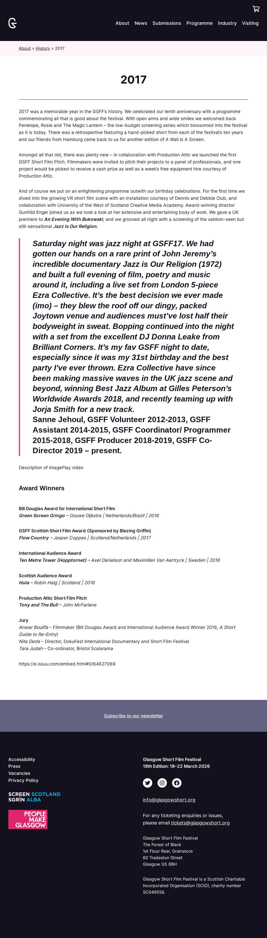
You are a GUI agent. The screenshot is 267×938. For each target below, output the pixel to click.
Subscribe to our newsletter (133, 715)
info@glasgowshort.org (169, 800)
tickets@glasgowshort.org (200, 822)
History (43, 48)
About (25, 48)
